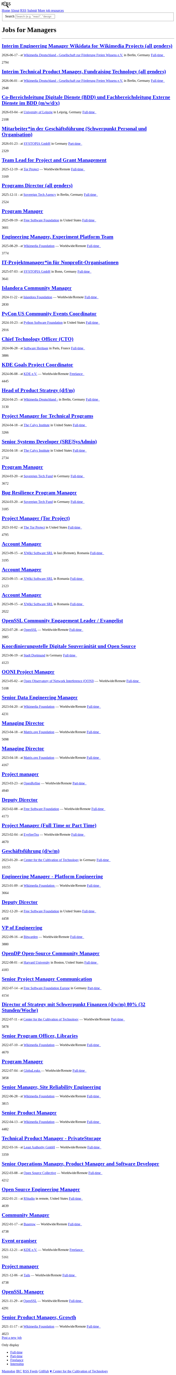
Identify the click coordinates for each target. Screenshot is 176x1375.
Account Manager (21, 544)
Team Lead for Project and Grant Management (54, 160)
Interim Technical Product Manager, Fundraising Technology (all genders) (84, 71)
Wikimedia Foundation (39, 246)
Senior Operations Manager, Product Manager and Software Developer (80, 1164)
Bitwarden (31, 937)
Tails (27, 1275)
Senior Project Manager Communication (47, 979)
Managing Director (23, 723)
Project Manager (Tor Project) (36, 518)
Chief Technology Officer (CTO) (37, 339)
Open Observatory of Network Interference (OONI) (59, 681)
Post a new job (12, 1337)
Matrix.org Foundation (39, 732)
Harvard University (37, 962)
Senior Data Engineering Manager (40, 697)
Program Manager (22, 211)
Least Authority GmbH (39, 1147)
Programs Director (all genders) (37, 185)
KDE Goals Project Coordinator (37, 364)
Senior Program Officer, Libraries (40, 1036)
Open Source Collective (40, 1173)
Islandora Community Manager (37, 288)
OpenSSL (30, 630)
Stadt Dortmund (34, 655)
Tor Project (31, 169)
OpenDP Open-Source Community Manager (51, 953)
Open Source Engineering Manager (41, 1189)
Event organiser (19, 1240)
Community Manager (25, 1215)
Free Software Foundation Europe (47, 988)
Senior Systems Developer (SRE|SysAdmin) (49, 441)
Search (9, 16)
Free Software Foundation (41, 220)
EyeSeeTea (31, 834)
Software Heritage (36, 348)
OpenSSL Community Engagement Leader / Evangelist (62, 620)
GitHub (44, 1371)
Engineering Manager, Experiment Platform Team (57, 237)
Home (6, 10)
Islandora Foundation (37, 297)
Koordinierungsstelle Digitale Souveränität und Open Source (69, 646)
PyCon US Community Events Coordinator (49, 313)
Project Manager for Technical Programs (47, 416)
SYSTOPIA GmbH (37, 143)
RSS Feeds (30, 1371)
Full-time (16, 1352)
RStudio (29, 1198)
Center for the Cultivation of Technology (51, 860)
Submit (32, 10)
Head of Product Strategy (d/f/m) (38, 390)
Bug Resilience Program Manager (39, 492)
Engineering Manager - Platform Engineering (52, 876)
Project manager (20, 774)
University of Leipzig (38, 112)
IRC (19, 1371)
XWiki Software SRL (38, 553)
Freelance (16, 1360)
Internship (17, 1364)
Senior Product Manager (29, 1112)
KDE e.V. (30, 374)
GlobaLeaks (32, 1070)
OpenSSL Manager (23, 1291)
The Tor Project (34, 527)
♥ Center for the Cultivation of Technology (79, 1371)
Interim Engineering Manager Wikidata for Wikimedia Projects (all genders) (87, 46)
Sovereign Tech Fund (38, 476)
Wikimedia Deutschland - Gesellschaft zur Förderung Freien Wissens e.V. (73, 55)
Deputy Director (20, 800)
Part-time (16, 1356)
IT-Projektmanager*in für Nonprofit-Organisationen (60, 262)
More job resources (51, 10)
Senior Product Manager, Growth (39, 1317)
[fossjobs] (6, 6)
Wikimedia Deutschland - (41, 399)
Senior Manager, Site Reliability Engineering (51, 1087)
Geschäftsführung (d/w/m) (30, 851)
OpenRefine (32, 783)
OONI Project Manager (28, 672)
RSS (23, 10)
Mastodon (8, 1371)
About (15, 10)
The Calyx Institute (37, 425)
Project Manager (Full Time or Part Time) (49, 825)
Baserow (30, 1224)
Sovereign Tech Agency (39, 194)
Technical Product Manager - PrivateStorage (51, 1138)
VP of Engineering (22, 927)
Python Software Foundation (43, 322)
